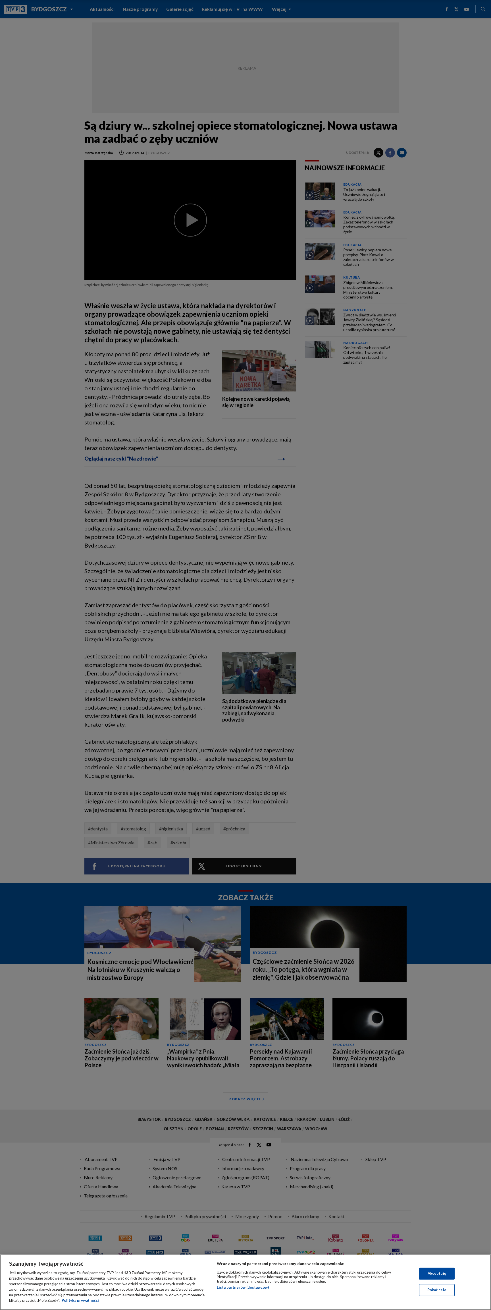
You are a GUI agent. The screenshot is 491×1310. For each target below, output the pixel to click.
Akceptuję (437, 1273)
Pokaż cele (436, 1290)
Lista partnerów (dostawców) (243, 1287)
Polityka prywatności (80, 1300)
